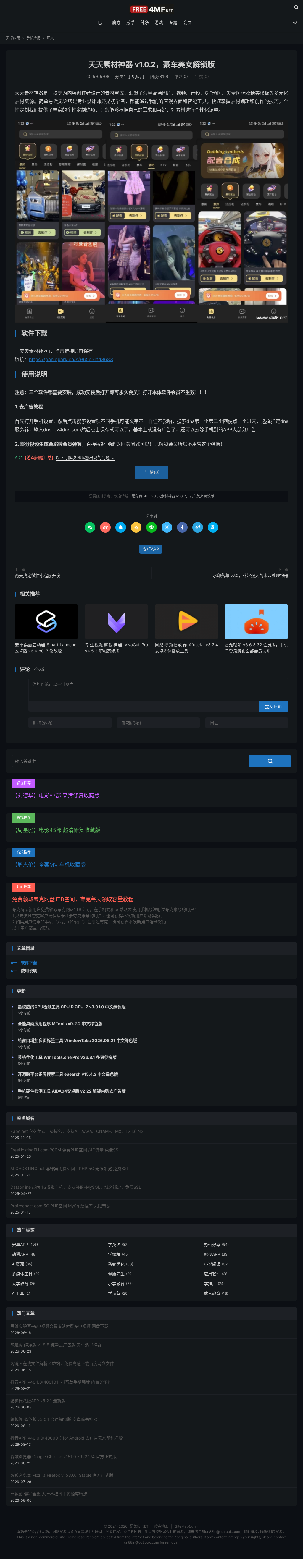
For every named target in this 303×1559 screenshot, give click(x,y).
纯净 (145, 22)
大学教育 (24, 1283)
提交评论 (273, 706)
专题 (173, 22)
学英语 (118, 1244)
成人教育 (216, 1293)
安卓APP (151, 549)
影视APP (216, 1254)
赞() (201, 76)
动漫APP (24, 1254)
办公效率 (216, 1244)
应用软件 (216, 1273)
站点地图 (161, 1526)
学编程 (118, 1254)
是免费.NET (151, 9)
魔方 (116, 22)
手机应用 (33, 38)
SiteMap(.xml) (186, 1526)
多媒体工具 (26, 1273)
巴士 (102, 22)
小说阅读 (216, 1263)
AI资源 (22, 1263)
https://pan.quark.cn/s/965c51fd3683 (71, 359)
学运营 (118, 1293)
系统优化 (120, 1263)
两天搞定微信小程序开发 (37, 575)
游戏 (159, 22)
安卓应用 (13, 38)
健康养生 (120, 1273)
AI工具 (22, 1293)
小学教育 (120, 1283)
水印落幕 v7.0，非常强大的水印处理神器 (250, 575)
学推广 (214, 1283)
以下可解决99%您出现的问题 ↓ (85, 457)
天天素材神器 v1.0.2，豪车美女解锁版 (151, 64)
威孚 (130, 22)
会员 (187, 22)
